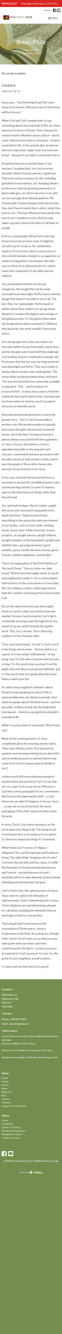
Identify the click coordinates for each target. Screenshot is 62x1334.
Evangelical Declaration (13, 1130)
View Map (7, 1006)
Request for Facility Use (14, 1106)
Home (5, 1078)
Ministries (7, 1092)
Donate (5, 1099)
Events (5, 1085)
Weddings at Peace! (12, 1134)
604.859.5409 (19, 1019)
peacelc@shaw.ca (19, 1023)
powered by (29, 1175)
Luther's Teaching (11, 1127)
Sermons (6, 1102)
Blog (4, 1095)
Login (55, 1161)
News (5, 1088)
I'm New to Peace (11, 1137)
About (5, 1081)
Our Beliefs (7, 1123)
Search (47, 10)
